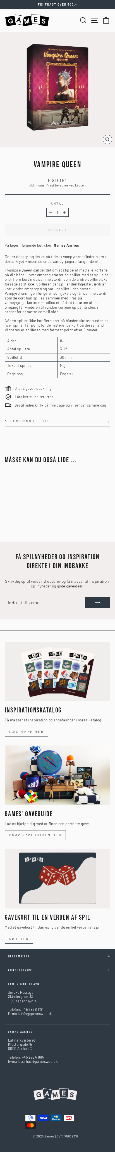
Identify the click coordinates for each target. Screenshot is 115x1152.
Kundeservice (20, 970)
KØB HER (19, 939)
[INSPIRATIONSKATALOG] (57, 672)
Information (19, 956)
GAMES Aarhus (20, 1032)
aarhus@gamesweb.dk (39, 1061)
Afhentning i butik (27, 421)
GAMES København (24, 984)
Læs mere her (26, 731)
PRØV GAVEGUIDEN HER (35, 835)
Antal (57, 203)
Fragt (50, 185)
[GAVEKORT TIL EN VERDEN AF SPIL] (57, 878)
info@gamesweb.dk (37, 1013)
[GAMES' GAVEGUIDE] (57, 775)
